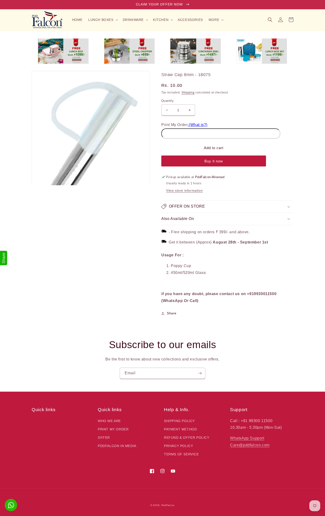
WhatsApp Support (247, 438)
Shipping (188, 92)
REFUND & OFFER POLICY (186, 437)
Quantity (167, 100)
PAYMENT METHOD (180, 429)
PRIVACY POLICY (178, 446)
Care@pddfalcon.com (250, 445)
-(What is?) (197, 125)
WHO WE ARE (109, 421)
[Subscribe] (200, 373)
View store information (184, 190)
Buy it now (213, 161)
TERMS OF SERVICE (181, 454)
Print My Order (174, 125)
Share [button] (172, 313)
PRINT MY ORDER (113, 429)
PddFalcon (168, 505)
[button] (102, 20)
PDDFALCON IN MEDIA (117, 446)
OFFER (104, 437)
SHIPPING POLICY (179, 421)
